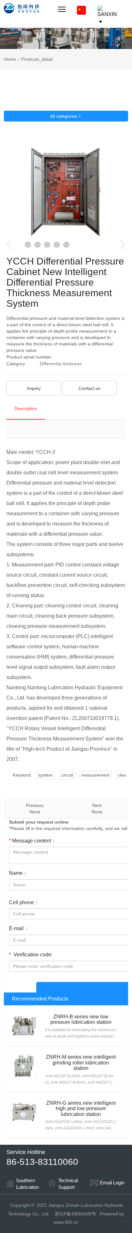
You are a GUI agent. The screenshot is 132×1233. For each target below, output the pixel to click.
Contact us (89, 388)
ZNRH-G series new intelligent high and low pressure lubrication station (81, 1108)
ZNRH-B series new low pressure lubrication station (80, 1019)
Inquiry (34, 388)
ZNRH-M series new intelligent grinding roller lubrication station (81, 1062)
